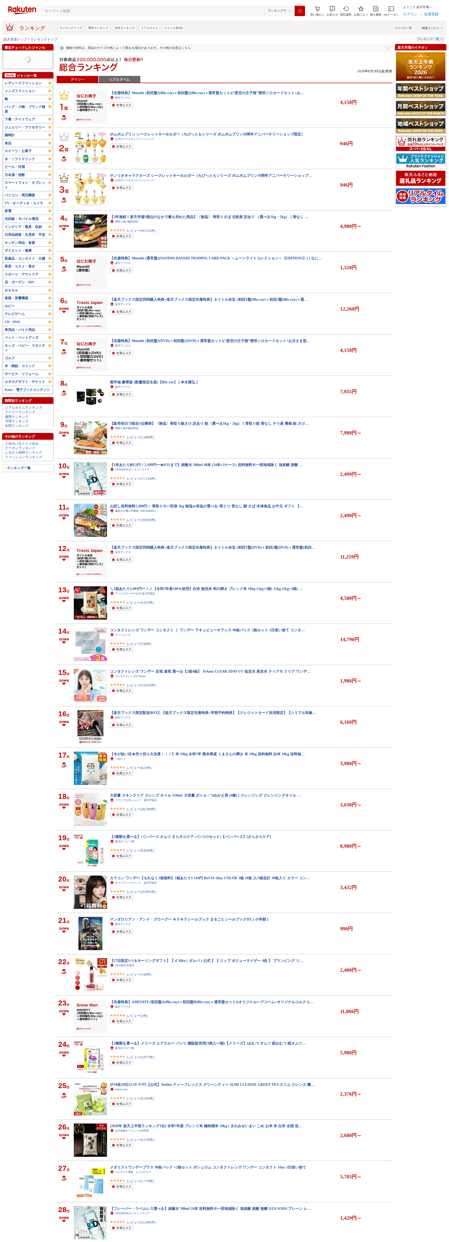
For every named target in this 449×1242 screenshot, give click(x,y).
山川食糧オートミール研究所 (132, 1130)
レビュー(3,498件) (140, 437)
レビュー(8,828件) (140, 850)
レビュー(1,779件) (140, 1181)
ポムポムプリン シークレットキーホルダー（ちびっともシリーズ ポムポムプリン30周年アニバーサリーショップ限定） (207, 134)
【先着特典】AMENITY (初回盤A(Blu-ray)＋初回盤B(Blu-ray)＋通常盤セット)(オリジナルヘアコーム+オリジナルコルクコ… (211, 1002)
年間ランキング (17, 435)
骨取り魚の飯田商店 (126, 221)
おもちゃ (11, 299)
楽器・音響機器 (16, 307)
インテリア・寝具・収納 (23, 236)
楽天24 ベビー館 (124, 841)
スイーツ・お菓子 (18, 160)
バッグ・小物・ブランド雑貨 (25, 118)
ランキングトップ (70, 27)
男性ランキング (98, 27)
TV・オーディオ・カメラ (24, 212)
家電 (8, 69)
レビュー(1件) (137, 1016)
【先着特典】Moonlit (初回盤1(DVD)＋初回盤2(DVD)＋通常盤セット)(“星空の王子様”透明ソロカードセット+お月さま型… (210, 341)
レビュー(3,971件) (140, 1057)
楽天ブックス (123, 97)
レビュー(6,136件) (140, 1140)
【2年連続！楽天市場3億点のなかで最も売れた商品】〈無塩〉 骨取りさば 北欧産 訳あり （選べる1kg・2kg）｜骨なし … (209, 217)
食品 (8, 152)
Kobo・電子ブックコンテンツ (27, 399)
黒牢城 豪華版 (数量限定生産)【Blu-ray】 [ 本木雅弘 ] (154, 382)
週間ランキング (17, 426)
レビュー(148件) (139, 974)
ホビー (10, 315)
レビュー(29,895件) (141, 892)
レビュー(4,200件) (140, 1098)
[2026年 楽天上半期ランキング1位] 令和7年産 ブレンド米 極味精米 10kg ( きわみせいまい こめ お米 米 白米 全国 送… (206, 1126)
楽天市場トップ (15, 39)
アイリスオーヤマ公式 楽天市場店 (135, 593)
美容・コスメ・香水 (20, 275)
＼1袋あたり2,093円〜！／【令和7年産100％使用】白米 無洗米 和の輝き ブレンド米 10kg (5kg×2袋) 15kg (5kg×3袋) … (206, 589)
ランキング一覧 (19, 477)
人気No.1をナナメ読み (22, 452)
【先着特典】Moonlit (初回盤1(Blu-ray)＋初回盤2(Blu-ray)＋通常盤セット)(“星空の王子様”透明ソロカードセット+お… (207, 93)
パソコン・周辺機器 (20, 204)
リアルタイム (149, 27)
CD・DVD (12, 331)
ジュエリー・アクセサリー (25, 55)
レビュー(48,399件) (141, 809)
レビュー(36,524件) (141, 231)
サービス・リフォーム (21, 383)
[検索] (300, 11)
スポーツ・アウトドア (21, 283)
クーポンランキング (20, 457)
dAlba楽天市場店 (124, 965)
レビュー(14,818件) (141, 685)
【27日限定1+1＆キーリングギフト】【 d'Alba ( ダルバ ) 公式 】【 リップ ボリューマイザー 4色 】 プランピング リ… (206, 960)
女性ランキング (125, 27)
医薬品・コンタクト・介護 (25, 268)
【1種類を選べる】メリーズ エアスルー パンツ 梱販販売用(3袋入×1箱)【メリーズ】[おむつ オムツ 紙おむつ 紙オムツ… (208, 1043)
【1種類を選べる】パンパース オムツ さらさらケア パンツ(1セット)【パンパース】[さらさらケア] (190, 836)
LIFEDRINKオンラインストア (132, 469)
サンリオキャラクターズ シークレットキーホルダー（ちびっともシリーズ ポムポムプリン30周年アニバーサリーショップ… (211, 175)
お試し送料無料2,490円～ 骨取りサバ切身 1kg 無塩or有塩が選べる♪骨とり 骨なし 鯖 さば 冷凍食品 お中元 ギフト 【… (206, 506)
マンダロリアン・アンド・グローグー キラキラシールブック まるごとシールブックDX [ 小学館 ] (189, 919)
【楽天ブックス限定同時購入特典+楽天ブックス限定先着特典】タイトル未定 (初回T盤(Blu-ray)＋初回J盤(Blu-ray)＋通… (209, 299)
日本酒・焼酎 (15, 184)
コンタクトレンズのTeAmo (130, 676)
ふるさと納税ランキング (23, 461)
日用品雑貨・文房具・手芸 (25, 244)
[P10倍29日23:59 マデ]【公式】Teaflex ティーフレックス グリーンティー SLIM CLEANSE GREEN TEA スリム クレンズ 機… (212, 1084)
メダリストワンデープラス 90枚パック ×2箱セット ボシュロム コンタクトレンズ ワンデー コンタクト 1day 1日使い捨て (208, 1167)
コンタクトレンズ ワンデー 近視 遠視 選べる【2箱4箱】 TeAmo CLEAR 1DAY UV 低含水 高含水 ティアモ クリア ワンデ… (210, 671)
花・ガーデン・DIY (19, 291)
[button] (332, 11)
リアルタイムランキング (23, 417)
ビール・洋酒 (15, 176)
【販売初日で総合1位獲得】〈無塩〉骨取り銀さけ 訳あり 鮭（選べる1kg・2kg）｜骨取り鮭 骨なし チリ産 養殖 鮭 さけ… (209, 423)
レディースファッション (23, 73)
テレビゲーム (15, 323)
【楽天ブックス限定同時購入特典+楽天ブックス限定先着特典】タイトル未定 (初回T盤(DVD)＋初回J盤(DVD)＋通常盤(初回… (212, 547)
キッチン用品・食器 (20, 252)
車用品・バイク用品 (20, 339)
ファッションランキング (23, 466)
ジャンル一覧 (403, 27)
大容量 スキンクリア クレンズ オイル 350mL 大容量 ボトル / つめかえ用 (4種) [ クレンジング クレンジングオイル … (205, 795)
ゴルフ (10, 367)
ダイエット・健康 (18, 259)
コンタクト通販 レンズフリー (133, 1172)
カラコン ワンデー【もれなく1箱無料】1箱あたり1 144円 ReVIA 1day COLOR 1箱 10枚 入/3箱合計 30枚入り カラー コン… (210, 878)
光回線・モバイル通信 (21, 228)
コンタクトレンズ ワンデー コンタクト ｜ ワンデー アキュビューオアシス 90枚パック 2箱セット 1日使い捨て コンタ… (207, 630)
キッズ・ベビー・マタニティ (25, 357)
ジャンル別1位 (173, 27)
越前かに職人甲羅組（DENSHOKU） (136, 510)
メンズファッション (20, 60)
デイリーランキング (20, 421)
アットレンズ (123, 634)
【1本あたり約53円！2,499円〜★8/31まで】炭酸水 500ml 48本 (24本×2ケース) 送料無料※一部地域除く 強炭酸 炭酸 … (206, 465)
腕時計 (10, 144)
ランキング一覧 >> (430, 39)
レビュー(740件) (139, 644)
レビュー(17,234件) (141, 479)
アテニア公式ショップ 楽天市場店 (136, 800)
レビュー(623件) (139, 768)
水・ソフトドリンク (20, 168)
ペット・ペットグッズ (21, 347)
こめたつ (120, 758)
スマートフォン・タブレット (25, 194)
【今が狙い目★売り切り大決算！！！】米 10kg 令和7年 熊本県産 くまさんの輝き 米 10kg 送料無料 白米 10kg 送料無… (207, 754)
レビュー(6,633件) (140, 602)
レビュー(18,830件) (141, 520)
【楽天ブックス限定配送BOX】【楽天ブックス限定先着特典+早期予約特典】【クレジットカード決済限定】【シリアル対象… (213, 713)
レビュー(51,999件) (141, 1222)
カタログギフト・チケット (25, 391)
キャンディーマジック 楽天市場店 (136, 882)
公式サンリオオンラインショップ (134, 138)
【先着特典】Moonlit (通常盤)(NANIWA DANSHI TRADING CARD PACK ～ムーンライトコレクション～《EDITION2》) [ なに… (216, 258)
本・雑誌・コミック (20, 375)
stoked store (121, 1089)
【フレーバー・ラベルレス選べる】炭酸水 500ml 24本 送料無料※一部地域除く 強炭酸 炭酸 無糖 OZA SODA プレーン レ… (210, 1208)
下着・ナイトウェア (20, 128)
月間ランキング (17, 430)
